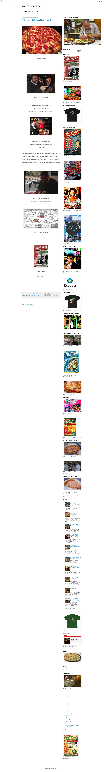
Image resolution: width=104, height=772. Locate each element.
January (67, 723)
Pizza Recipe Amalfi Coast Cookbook (74, 525)
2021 (66, 704)
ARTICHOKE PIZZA (29, 295)
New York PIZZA (31, 6)
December (68, 711)
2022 (66, 702)
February (68, 721)
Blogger (57, 768)
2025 (66, 696)
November (68, 713)
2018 (66, 710)
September (68, 715)
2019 (66, 708)
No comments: (39, 293)
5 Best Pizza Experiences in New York (75, 503)
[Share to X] (47, 294)
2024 (66, 698)
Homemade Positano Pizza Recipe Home (74, 513)
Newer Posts (24, 302)
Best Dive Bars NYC (74, 588)
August (67, 717)
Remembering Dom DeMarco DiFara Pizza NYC (75, 546)
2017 (66, 729)
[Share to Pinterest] (50, 294)
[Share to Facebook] (48, 294)
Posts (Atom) (30, 304)
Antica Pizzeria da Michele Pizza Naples (74, 567)
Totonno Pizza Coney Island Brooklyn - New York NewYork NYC (75, 599)
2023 (66, 700)
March (67, 719)
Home (41, 302)
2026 (66, 694)
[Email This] (44, 294)
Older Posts (57, 302)
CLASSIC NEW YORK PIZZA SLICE (41, 295)
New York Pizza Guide (69, 670)
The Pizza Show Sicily (75, 577)
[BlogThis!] (46, 294)
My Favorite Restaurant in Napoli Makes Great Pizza (75, 558)
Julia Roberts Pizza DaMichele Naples (74, 535)
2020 (66, 706)
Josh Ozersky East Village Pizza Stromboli (36, 20)
